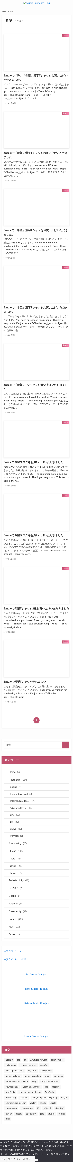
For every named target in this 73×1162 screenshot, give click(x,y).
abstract (9, 1060)
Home (14, 772)
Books (14, 895)
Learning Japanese (32, 1087)
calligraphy (11, 1065)
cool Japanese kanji (15, 1071)
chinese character (28, 1065)
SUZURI (15, 888)
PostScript (18, 779)
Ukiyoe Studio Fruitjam (36, 1003)
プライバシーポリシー (20, 1159)
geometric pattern (33, 1076)
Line (15, 814)
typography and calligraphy (44, 1097)
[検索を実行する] (65, 745)
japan (47, 1076)
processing (11, 1097)
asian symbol (57, 1060)
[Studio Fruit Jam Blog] (36, 4)
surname (24, 1097)
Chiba (16, 866)
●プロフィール (12, 951)
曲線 (42, 1114)
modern (55, 1087)
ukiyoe (16, 851)
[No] (36, 1160)
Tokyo (16, 873)
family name (46, 1071)
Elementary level (21, 794)
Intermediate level (22, 800)
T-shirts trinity (19, 880)
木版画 (51, 1114)
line (46, 1087)
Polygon (16, 835)
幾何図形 (60, 1108)
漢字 (8, 1119)
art (25, 1060)
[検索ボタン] (69, 4)
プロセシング (27, 1108)
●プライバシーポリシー (17, 959)
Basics (15, 787)
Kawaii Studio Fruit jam (36, 1036)
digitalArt (32, 1071)
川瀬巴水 (47, 1108)
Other (14, 934)
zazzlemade (11, 1108)
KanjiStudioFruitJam (49, 1081)
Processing (18, 843)
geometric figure (13, 1076)
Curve (16, 828)
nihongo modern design (30, 1092)
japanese (58, 1076)
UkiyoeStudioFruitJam (16, 1103)
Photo (15, 858)
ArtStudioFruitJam (38, 1060)
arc (14, 821)
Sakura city (18, 911)
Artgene (15, 903)
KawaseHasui (12, 1087)
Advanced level (21, 808)
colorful (43, 1065)
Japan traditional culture (17, 1081)
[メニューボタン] (4, 4)
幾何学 (9, 1114)
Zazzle (16, 919)
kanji (14, 926)
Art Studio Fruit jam (36, 974)
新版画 (19, 1114)
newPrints (10, 1092)
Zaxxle (43, 1103)
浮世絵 (62, 1114)
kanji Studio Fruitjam (36, 988)
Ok (3, 1159)
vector (33, 1103)
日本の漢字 (31, 1114)
